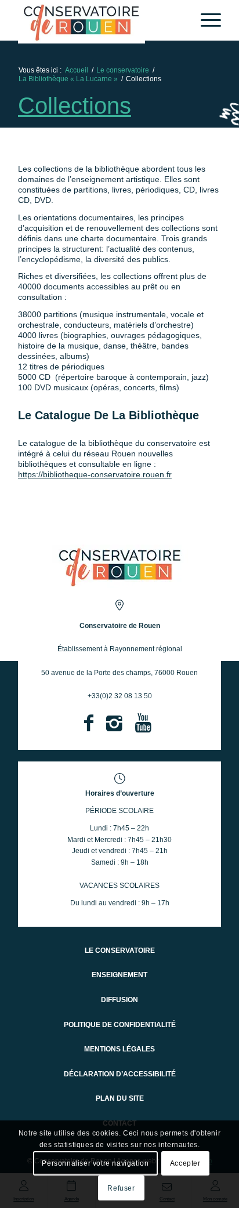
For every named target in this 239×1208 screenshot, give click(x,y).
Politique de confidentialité (120, 1025)
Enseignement (119, 975)
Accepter (185, 1163)
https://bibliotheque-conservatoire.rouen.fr (95, 474)
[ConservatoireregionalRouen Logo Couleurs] (120, 566)
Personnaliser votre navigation (95, 1163)
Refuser (121, 1188)
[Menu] (205, 20)
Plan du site (120, 1098)
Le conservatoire (120, 950)
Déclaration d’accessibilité (120, 1074)
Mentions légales (119, 1049)
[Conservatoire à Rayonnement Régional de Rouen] (99, 21)
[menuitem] (205, 20)
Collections (74, 105)
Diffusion (119, 1000)
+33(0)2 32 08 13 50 (120, 696)
